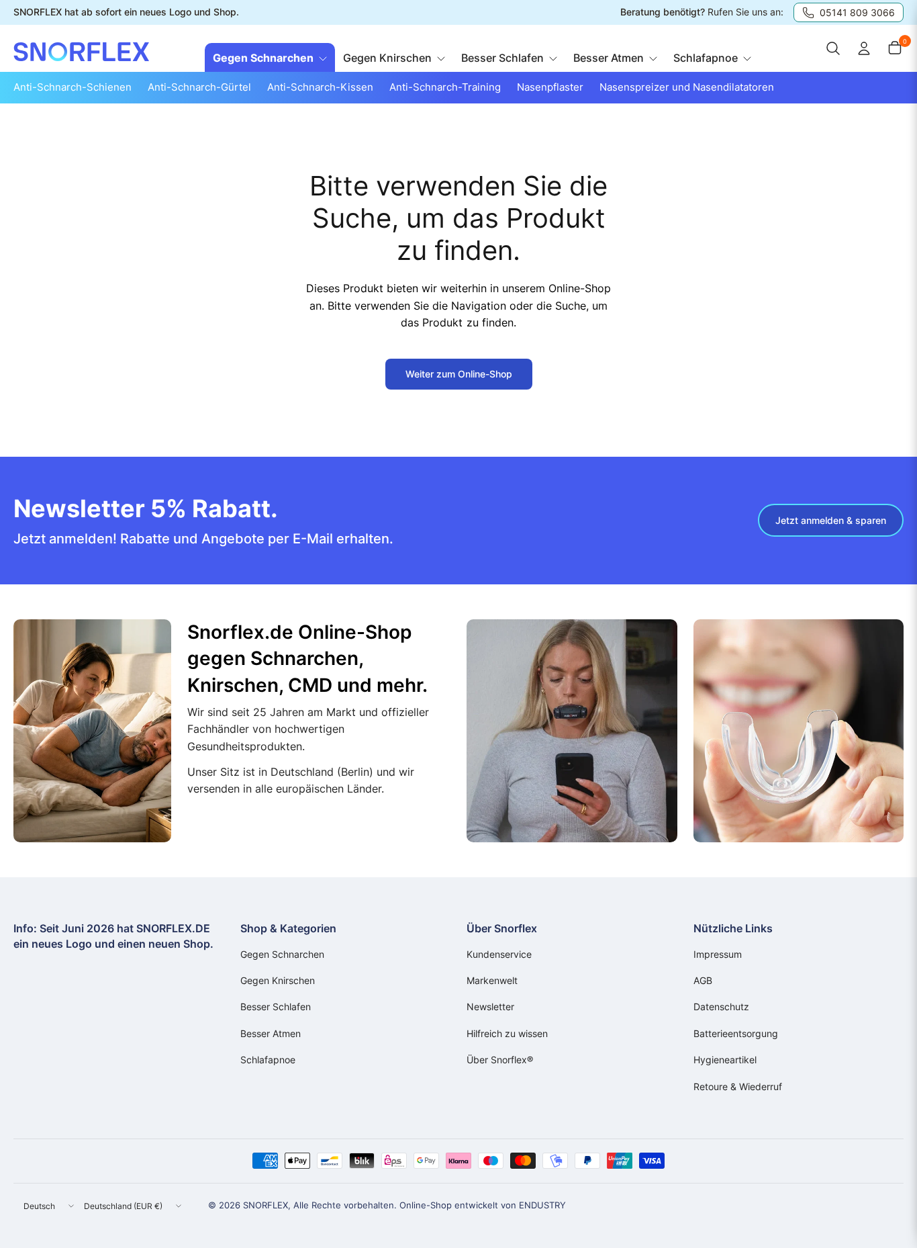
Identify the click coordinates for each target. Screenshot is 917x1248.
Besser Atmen (270, 1033)
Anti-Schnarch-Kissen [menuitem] (320, 87)
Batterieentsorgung (735, 1033)
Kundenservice (499, 954)
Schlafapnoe (267, 1059)
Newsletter (490, 1006)
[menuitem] (270, 58)
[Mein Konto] (864, 48)
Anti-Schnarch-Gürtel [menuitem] (199, 87)
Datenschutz (721, 1006)
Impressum (717, 954)
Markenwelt (492, 980)
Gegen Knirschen (277, 980)
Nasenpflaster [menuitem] (550, 87)
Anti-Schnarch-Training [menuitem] (445, 87)
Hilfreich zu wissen (507, 1033)
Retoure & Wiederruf (737, 1086)
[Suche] (833, 48)
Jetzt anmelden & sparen (830, 520)
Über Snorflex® (500, 1059)
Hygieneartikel (725, 1059)
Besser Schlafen (275, 1006)
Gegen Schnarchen (282, 954)
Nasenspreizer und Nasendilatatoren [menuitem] (686, 87)
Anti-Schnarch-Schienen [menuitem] (72, 87)
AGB (702, 980)
